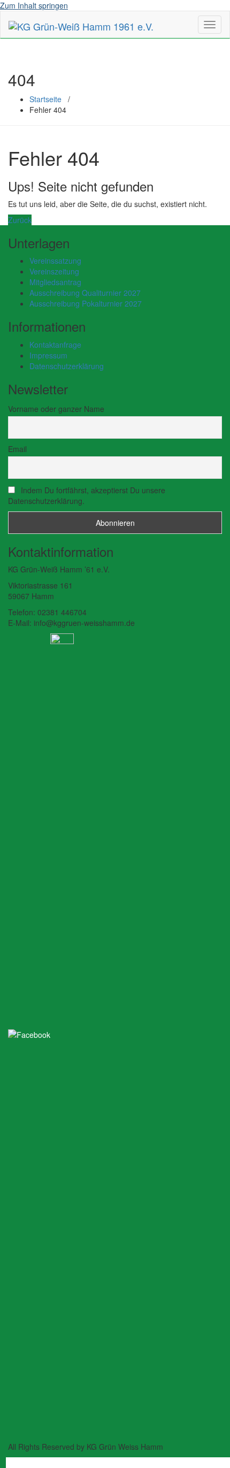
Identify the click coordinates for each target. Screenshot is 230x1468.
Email (17, 449)
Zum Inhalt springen (34, 5)
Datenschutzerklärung (66, 366)
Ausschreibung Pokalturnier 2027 (85, 303)
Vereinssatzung (55, 260)
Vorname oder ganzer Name (56, 408)
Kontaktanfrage (55, 344)
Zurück (20, 220)
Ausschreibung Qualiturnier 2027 (85, 292)
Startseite (45, 99)
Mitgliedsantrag (55, 282)
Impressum (48, 355)
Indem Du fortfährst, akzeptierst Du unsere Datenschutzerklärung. (86, 495)
